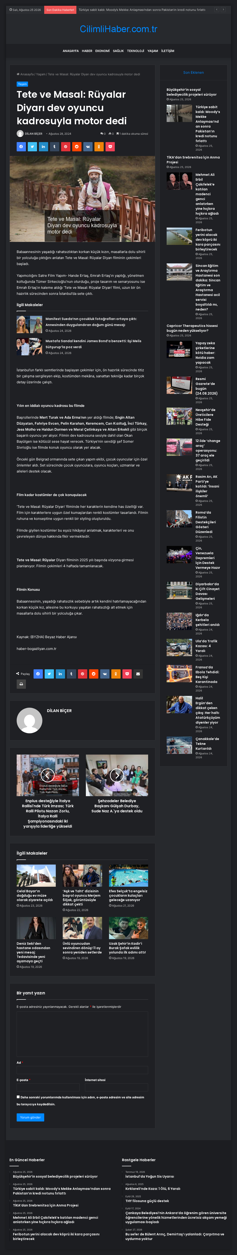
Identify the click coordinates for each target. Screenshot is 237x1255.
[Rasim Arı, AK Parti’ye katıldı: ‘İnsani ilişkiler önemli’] (179, 483)
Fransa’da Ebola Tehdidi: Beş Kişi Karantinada (207, 674)
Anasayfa (71, 51)
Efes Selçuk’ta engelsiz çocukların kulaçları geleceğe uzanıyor (128, 895)
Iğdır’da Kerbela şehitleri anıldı (208, 620)
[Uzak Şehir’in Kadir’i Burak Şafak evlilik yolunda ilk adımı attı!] (128, 928)
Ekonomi (102, 51)
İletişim (167, 51)
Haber (87, 51)
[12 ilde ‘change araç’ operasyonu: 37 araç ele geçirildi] (179, 447)
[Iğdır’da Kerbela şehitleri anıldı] (179, 621)
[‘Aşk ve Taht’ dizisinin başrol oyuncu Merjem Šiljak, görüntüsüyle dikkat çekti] (82, 876)
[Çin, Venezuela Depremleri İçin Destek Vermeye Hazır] (179, 554)
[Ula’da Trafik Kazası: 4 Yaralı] (179, 647)
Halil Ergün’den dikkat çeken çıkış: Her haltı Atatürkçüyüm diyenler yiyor (208, 710)
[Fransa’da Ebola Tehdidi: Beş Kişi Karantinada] (179, 673)
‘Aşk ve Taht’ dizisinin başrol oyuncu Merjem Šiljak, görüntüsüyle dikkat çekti (81, 898)
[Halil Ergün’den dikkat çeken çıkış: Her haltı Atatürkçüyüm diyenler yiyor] (179, 704)
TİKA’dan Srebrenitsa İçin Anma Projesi (106, 10)
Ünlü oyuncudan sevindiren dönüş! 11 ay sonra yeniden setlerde (82, 948)
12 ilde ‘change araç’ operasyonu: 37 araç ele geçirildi (208, 451)
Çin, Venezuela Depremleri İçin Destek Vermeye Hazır (208, 558)
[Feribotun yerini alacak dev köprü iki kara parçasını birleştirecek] (179, 236)
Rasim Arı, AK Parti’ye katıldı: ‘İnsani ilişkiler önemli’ (207, 486)
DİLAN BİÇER (33, 133)
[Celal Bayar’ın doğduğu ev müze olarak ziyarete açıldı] (36, 876)
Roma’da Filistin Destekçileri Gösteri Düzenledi (206, 522)
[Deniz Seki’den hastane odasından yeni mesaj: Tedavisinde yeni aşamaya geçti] (36, 928)
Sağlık (118, 51)
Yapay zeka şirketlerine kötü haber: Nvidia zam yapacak (205, 353)
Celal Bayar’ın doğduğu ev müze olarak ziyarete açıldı (35, 895)
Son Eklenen (193, 72)
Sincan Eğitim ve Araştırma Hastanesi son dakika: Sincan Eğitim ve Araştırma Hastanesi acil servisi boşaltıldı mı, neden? (208, 287)
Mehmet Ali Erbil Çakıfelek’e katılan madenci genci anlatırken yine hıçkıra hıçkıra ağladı (207, 194)
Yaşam (152, 51)
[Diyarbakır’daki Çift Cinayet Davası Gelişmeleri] (179, 590)
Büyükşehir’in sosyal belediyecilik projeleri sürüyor (192, 92)
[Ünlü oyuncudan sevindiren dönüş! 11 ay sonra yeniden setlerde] (82, 928)
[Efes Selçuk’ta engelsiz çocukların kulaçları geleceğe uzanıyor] (128, 876)
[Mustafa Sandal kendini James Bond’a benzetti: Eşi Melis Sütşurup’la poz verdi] (29, 346)
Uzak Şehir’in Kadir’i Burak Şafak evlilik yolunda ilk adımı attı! (127, 948)
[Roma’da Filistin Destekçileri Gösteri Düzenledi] (179, 518)
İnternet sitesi (95, 1080)
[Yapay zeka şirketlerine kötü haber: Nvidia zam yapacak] (179, 349)
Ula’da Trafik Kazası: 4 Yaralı (206, 646)
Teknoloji (135, 51)
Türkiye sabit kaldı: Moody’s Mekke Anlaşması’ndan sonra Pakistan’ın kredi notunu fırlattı (208, 124)
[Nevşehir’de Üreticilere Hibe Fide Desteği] (179, 416)
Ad (20, 1062)
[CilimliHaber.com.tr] (118, 29)
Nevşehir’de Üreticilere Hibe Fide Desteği (205, 417)
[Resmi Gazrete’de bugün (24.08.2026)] (179, 385)
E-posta (24, 1080)
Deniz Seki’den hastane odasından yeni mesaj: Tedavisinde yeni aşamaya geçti (33, 952)
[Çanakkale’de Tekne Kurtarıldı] (179, 745)
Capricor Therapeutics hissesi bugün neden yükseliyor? (192, 328)
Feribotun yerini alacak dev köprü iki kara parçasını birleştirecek (208, 240)
